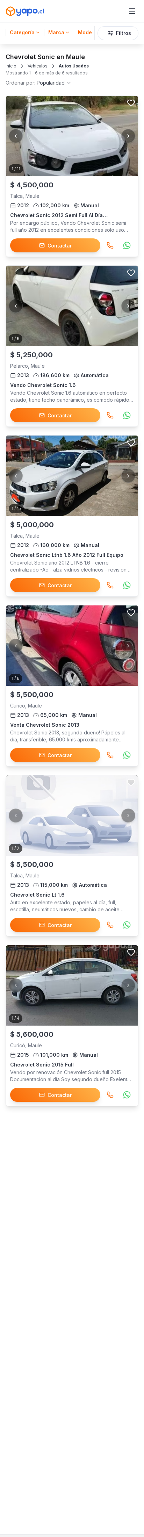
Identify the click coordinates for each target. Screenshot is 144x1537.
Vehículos (38, 66)
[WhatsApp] (127, 245)
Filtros (123, 33)
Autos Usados (74, 66)
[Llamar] (110, 245)
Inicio (11, 66)
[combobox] (39, 83)
